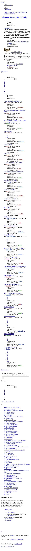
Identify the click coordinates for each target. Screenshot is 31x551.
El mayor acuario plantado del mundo (14, 171)
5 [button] (4, 86)
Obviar (2, 2)
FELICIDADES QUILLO (11, 257)
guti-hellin (20, 231)
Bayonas (8, 182)
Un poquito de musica (9, 316)
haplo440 (8, 295)
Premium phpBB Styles (17, 539)
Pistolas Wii (7, 207)
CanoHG (8, 102)
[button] (4, 75)
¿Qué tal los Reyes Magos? (11, 198)
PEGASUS (9, 250)
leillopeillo (20, 331)
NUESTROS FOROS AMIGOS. (13, 101)
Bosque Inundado (8, 234)
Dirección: (16, 375)
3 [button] (4, 83)
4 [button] (4, 85)
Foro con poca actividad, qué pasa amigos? (15, 266)
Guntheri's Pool (8, 216)
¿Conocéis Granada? (9, 189)
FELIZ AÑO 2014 (9, 307)
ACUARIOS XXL (9, 334)
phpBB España (18, 544)
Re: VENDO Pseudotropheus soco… (15, 64)
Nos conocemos (8, 28)
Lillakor (20, 281)
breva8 (8, 123)
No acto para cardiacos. (10, 275)
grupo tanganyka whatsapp (11, 180)
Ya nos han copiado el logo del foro (13, 162)
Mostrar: (4, 373)
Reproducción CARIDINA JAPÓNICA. (14, 248)
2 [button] (4, 82)
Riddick (8, 349)
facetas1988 (21, 141)
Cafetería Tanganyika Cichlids (14, 17)
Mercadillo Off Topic (16, 52)
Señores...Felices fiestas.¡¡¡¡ (11, 225)
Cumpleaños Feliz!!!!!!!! (10, 347)
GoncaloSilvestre (10, 218)
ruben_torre (21, 344)
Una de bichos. (8, 131)
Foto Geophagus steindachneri (12, 284)
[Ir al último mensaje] (23, 107)
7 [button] (4, 89)
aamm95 (20, 254)
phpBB (12, 535)
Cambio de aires (8, 144)
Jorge (7, 259)
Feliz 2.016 (7, 153)
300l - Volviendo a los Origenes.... (13, 293)
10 (8, 361)
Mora (10, 67)
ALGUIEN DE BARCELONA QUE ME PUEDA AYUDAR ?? (15, 121)
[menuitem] (6, 8)
